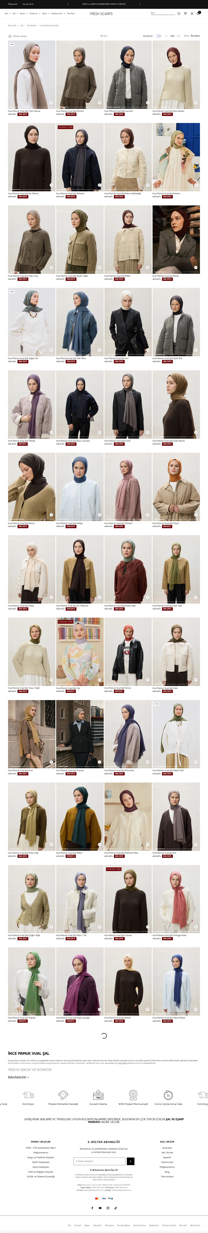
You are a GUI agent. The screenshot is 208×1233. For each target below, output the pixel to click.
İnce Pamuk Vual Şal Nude (21, 1183)
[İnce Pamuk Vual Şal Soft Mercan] (176, 1146)
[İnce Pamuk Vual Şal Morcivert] (128, 734)
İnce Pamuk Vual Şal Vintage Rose (169, 935)
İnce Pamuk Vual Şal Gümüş (70, 770)
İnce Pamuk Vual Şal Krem (69, 1100)
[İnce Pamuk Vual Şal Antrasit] (80, 157)
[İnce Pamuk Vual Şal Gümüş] (80, 734)
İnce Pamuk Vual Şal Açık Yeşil (167, 606)
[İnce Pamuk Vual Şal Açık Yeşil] (176, 569)
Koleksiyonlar (57, 14)
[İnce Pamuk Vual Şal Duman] (80, 75)
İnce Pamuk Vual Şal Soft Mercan (169, 1183)
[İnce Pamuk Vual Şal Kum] (31, 734)
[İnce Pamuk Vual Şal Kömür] (31, 487)
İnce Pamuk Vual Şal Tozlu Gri (167, 1100)
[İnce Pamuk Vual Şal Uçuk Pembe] (128, 1064)
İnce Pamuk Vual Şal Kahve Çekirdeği (122, 194)
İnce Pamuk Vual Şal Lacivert (118, 111)
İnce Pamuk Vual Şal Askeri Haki (168, 770)
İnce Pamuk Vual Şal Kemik (117, 1018)
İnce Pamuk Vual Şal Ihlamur (166, 194)
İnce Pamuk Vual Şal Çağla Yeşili (24, 935)
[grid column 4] (172, 36)
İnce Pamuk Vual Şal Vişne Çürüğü (73, 1018)
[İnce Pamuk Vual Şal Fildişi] (31, 569)
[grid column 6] (178, 36)
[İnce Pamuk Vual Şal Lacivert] (128, 75)
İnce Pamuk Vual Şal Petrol (69, 853)
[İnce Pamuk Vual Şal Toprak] (128, 899)
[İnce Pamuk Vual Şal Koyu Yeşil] (80, 1146)
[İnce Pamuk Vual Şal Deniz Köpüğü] (128, 1146)
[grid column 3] (166, 36)
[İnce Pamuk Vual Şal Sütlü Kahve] (176, 404)
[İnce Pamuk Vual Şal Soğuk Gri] (31, 322)
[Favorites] (185, 14)
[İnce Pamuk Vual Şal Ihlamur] (176, 157)
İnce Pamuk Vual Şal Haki (165, 688)
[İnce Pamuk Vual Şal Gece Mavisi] (176, 981)
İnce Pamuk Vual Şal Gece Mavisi (169, 1018)
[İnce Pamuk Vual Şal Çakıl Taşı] (31, 239)
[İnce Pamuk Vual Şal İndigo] (80, 487)
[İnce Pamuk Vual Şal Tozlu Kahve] (31, 75)
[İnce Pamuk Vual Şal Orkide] (31, 404)
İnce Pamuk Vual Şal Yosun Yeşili (23, 688)
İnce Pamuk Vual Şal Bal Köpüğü (24, 1100)
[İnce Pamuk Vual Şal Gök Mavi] (80, 322)
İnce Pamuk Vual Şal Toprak (118, 935)
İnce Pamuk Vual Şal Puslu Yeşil (23, 853)
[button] (68, 4)
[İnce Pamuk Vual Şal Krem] (80, 1064)
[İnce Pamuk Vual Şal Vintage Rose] (176, 899)
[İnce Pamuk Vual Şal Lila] (80, 652)
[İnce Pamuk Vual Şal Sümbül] (128, 487)
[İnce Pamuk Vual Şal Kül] (176, 817)
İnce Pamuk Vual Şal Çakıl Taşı (23, 276)
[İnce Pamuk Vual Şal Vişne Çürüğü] (80, 981)
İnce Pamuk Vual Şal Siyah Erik (167, 358)
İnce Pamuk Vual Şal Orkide (21, 441)
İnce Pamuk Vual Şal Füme (117, 441)
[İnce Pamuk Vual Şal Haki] (176, 652)
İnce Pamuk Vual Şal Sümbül (118, 523)
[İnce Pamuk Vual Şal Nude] (31, 1146)
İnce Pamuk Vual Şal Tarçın (166, 523)
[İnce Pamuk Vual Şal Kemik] (128, 981)
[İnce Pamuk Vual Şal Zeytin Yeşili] (80, 239)
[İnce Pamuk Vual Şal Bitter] (128, 239)
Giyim (44, 14)
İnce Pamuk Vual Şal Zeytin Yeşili (72, 276)
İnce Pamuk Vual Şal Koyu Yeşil (71, 1183)
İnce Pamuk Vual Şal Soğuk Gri (23, 358)
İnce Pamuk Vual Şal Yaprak (21, 1018)
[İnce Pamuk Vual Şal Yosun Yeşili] (31, 652)
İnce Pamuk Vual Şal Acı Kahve (23, 194)
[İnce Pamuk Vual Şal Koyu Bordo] (176, 75)
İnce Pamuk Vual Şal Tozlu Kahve (24, 111)
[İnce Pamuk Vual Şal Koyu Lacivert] (80, 404)
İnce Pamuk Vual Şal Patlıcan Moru (121, 853)
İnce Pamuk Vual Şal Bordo (166, 276)
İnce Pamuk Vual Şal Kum (20, 770)
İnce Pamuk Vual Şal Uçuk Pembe (120, 1100)
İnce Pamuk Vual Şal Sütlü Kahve (169, 441)
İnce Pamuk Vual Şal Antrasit (70, 194)
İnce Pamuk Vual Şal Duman (70, 111)
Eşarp (22, 14)
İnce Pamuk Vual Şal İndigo (69, 523)
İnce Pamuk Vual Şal (49, 26)
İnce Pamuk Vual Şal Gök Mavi (71, 358)
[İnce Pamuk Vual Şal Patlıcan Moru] (128, 817)
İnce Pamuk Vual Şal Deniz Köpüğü (121, 1183)
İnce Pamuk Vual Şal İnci (116, 358)
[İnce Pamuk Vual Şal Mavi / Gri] (80, 899)
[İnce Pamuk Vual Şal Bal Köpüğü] (31, 1064)
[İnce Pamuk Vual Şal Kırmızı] (128, 652)
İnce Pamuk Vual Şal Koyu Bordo (168, 111)
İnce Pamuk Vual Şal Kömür (21, 523)
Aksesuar (34, 14)
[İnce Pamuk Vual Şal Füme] (128, 404)
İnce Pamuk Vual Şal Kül (164, 853)
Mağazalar (13, 4)
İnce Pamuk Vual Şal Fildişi (21, 606)
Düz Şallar (31, 26)
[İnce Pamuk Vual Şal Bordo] (176, 239)
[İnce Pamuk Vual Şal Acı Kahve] (31, 157)
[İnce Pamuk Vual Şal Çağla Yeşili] (31, 899)
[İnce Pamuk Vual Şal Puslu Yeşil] (31, 817)
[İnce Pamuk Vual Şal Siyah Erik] (176, 322)
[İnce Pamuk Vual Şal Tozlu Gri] (176, 1064)
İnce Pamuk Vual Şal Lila (68, 688)
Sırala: (186, 36)
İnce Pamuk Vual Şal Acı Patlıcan (72, 606)
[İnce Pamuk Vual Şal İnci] (128, 322)
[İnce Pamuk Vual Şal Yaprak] (31, 981)
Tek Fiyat (71, 14)
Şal (14, 14)
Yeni (6, 14)
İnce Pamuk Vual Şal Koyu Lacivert (73, 441)
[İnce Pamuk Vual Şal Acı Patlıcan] (80, 569)
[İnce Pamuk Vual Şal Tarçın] (176, 487)
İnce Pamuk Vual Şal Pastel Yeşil (120, 606)
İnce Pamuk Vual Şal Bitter (117, 276)
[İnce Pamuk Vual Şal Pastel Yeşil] (128, 569)
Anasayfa (12, 26)
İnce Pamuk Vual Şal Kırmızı (117, 688)
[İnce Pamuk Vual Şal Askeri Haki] (176, 734)
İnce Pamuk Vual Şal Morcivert (119, 770)
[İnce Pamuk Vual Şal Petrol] (80, 817)
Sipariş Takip (28, 4)
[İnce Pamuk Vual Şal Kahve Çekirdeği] (128, 157)
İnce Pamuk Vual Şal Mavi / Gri (71, 935)
